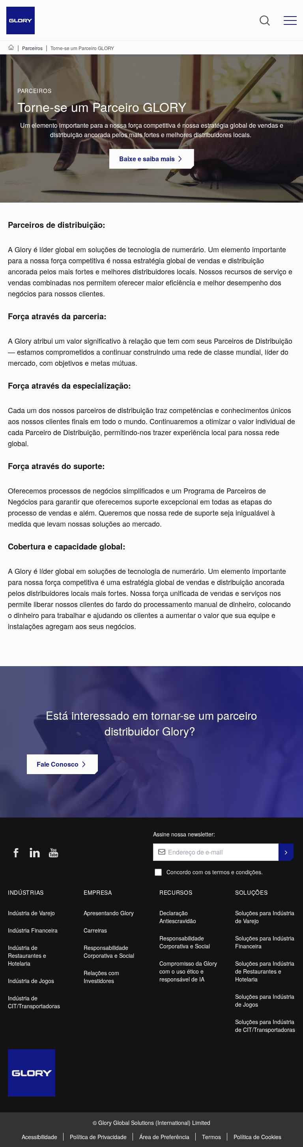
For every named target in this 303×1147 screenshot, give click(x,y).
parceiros (34, 91)
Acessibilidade (39, 1137)
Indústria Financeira (33, 930)
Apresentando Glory (109, 913)
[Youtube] (53, 853)
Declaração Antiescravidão (177, 917)
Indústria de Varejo (31, 913)
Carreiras (95, 930)
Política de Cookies (257, 1137)
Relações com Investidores (101, 977)
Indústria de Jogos (31, 981)
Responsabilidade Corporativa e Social (109, 951)
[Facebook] (15, 853)
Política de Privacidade (98, 1137)
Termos (211, 1137)
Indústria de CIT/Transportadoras (34, 1002)
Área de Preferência (164, 1137)
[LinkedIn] (34, 853)
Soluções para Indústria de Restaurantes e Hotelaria (264, 971)
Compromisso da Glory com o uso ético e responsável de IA (188, 971)
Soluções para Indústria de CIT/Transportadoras (265, 1025)
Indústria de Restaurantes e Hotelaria (27, 955)
